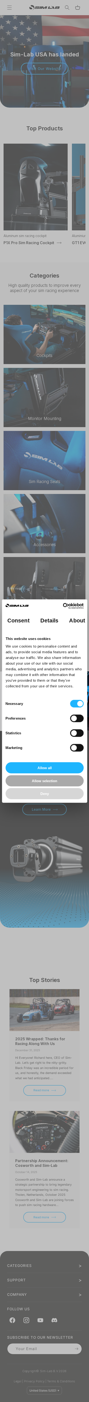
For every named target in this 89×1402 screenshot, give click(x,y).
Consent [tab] (18, 620)
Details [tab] (49, 620)
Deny (44, 794)
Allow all (44, 768)
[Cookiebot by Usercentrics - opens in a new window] (63, 606)
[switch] (77, 718)
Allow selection (44, 781)
